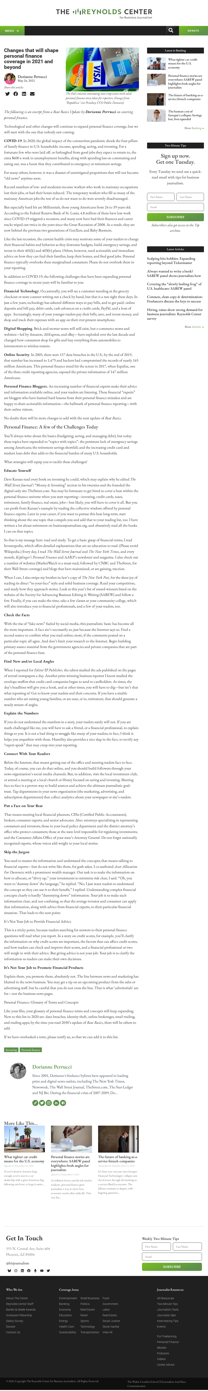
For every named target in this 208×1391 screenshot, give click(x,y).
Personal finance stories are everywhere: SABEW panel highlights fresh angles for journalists (70, 1163)
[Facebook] (63, 1103)
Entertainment (68, 1298)
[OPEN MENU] (18, 31)
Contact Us (13, 1332)
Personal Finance (168, 1342)
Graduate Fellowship (19, 1315)
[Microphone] (35, 1270)
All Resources (165, 1298)
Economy (65, 1309)
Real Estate (87, 1309)
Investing (11, 1050)
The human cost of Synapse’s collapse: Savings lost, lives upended (185, 115)
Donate (10, 1326)
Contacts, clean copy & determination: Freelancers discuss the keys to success (175, 298)
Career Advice (165, 1364)
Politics (85, 1304)
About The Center (17, 1298)
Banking (197, 128)
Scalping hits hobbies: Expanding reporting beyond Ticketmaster (171, 260)
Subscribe (175, 217)
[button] (7, 94)
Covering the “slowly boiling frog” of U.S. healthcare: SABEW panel (174, 286)
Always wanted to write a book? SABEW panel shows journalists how (174, 273)
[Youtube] (42, 1270)
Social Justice (111, 1321)
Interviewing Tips (167, 1321)
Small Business (89, 1298)
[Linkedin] (22, 1270)
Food (106, 1298)
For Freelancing (167, 1336)
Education (65, 1315)
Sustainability (67, 1332)
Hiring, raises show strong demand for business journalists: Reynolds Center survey (175, 314)
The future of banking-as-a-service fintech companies (118, 1159)
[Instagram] (49, 1103)
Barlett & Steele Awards (21, 1309)
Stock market (111, 1326)
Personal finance (30, 1050)
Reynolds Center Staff (20, 1304)
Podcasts (163, 1353)
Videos (161, 1359)
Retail (84, 1315)
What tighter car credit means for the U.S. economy (24, 1159)
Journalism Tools (168, 1309)
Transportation (89, 1332)
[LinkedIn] (56, 1103)
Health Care (66, 1326)
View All (107, 1332)
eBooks (161, 1347)
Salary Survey (14, 1321)
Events (161, 1326)
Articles (196, 327)
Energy (63, 1321)
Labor (106, 1309)
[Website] (35, 1103)
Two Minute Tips (167, 1304)
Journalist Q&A (166, 1315)
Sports (84, 1321)
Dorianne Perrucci (52, 1066)
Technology (87, 1326)
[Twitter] (42, 1103)
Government (110, 1304)
